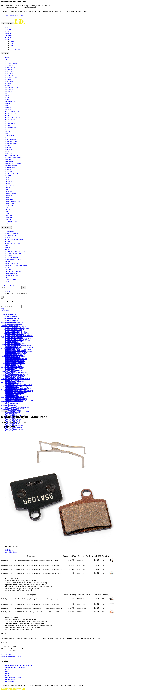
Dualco (7, 95)
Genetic (8, 115)
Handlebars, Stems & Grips (15, 251)
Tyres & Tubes (10, 279)
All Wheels (9, 409)
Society (8, 183)
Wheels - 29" (10, 419)
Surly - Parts (9, 203)
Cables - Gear (10, 350)
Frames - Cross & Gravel (14, 355)
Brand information (7, 285)
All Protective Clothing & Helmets (17, 379)
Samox (7, 179)
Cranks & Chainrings (12, 243)
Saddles (8, 269)
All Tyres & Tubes (11, 405)
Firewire (8, 107)
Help (11, 43)
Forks (7, 245)
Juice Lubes (9, 135)
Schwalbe (8, 181)
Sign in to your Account (14, 15)
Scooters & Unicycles (13, 271)
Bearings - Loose (11, 358)
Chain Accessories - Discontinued (17, 333)
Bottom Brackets (11, 235)
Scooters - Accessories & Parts (16, 392)
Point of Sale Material (13, 377)
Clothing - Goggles (12, 381)
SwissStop (9, 205)
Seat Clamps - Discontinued (15, 400)
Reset (3, 409)
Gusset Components (12, 117)
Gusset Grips (10, 119)
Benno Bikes (10, 67)
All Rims (8, 382)
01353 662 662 (6, 655)
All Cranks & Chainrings (14, 337)
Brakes (7, 237)
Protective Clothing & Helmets (16, 265)
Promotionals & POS (12, 263)
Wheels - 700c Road (12, 421)
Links (12, 41)
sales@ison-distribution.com (11, 657)
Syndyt (7, 207)
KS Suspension (10, 139)
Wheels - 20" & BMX (13, 411)
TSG (7, 213)
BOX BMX (9, 71)
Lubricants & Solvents (13, 259)
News (7, 31)
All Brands (5, 53)
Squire (7, 187)
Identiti (7, 131)
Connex (8, 83)
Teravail (8, 209)
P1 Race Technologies (13, 157)
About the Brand (11, 552)
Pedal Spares (9, 373)
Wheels (8, 281)
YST (7, 223)
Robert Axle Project (12, 173)
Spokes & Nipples (11, 275)
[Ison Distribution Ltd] (19, 23)
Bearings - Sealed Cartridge (15, 360)
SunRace (8, 195)
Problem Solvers (11, 165)
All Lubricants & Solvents (14, 367)
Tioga (7, 211)
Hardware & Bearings (13, 253)
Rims (7, 267)
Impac (7, 133)
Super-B (8, 197)
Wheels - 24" (10, 413)
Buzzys (8, 79)
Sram (7, 189)
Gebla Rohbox (10, 113)
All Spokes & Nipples (13, 398)
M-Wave (8, 145)
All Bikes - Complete (12, 318)
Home (7, 27)
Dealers (8, 33)
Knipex (8, 137)
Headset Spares (10, 362)
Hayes (7, 125)
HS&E (12, 47)
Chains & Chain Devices (14, 239)
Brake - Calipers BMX (13, 328)
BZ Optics (9, 81)
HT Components (11, 127)
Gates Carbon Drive (12, 111)
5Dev (7, 59)
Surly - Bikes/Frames (12, 201)
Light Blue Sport (11, 141)
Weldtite (8, 219)
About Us (8, 29)
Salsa (7, 177)
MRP (7, 151)
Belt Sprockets (10, 366)
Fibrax (7, 103)
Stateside (8, 191)
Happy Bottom (10, 123)
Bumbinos (9, 75)
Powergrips (9, 161)
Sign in (3, 309)
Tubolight (8, 215)
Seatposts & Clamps (12, 273)
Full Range (9, 550)
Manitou (8, 147)
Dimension (9, 91)
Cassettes (8, 370)
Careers (12, 45)
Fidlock (8, 105)
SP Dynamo (9, 185)
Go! (24, 287)
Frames (7, 247)
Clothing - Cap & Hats (13, 335)
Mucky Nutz (9, 153)
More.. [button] (7, 39)
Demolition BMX (11, 87)
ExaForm (8, 99)
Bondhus (8, 69)
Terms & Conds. (15, 49)
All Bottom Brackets (12, 322)
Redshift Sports (10, 167)
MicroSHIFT (10, 149)
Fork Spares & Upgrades (14, 343)
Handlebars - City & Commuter (16, 372)
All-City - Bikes (11, 63)
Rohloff (8, 175)
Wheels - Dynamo (11, 431)
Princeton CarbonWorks (13, 163)
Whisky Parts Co (11, 221)
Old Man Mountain (12, 155)
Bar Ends (8, 354)
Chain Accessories (11, 331)
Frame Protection (11, 347)
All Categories (6, 227)
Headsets (8, 255)
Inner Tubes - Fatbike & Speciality (17, 407)
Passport (8, 159)
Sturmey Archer (11, 193)
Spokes (7, 400)
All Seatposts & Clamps (13, 394)
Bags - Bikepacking (12, 316)
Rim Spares (9, 384)
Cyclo (7, 85)
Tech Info (8, 35)
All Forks (8, 341)
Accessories (9, 231)
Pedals (7, 261)
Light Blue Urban (11, 143)
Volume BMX (10, 217)
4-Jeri (7, 57)
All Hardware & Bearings (14, 356)
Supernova (9, 199)
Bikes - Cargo (10, 320)
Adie (7, 61)
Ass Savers (9, 65)
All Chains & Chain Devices (15, 329)
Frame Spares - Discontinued (15, 351)
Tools (7, 277)
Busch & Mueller (11, 77)
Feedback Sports (11, 101)
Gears (7, 249)
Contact (8, 37)
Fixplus (8, 109)
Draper (7, 93)
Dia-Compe (9, 89)
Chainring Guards (11, 339)
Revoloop (8, 171)
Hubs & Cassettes (11, 257)
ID (6, 129)
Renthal (8, 169)
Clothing (8, 241)
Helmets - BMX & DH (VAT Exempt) (18, 385)
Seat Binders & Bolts (12, 396)
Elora (7, 97)
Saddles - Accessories (13, 388)
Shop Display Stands (12, 403)
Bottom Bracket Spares (13, 324)
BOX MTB (9, 73)
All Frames (9, 345)
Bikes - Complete (11, 233)
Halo (7, 121)
